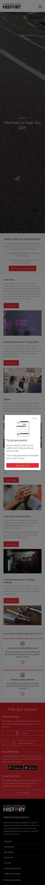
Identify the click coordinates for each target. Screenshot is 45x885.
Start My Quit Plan (22, 465)
